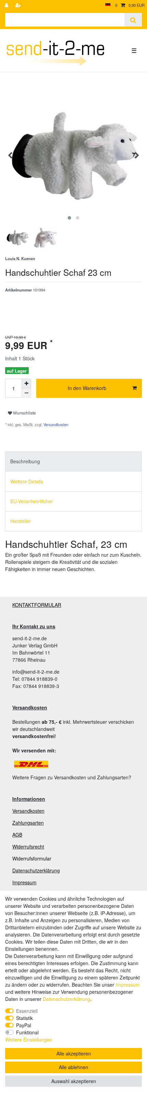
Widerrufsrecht (28, 846)
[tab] (73, 461)
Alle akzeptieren (73, 1053)
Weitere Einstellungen (28, 1039)
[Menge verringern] (26, 393)
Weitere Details (26, 481)
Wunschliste (24, 413)
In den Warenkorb (87, 388)
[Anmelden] (7, 5)
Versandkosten (55, 424)
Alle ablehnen (73, 1067)
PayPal (23, 1025)
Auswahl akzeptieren (73, 1081)
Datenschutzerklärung (36, 870)
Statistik (24, 1018)
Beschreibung (25, 461)
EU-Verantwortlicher (31, 501)
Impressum (24, 882)
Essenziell (27, 1010)
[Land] (108, 5)
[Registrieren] (19, 5)
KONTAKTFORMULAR (36, 604)
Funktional (27, 1032)
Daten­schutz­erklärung (66, 998)
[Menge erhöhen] (26, 383)
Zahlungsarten (28, 822)
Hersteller (20, 521)
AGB (17, 834)
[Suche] (133, 20)
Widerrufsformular (31, 858)
